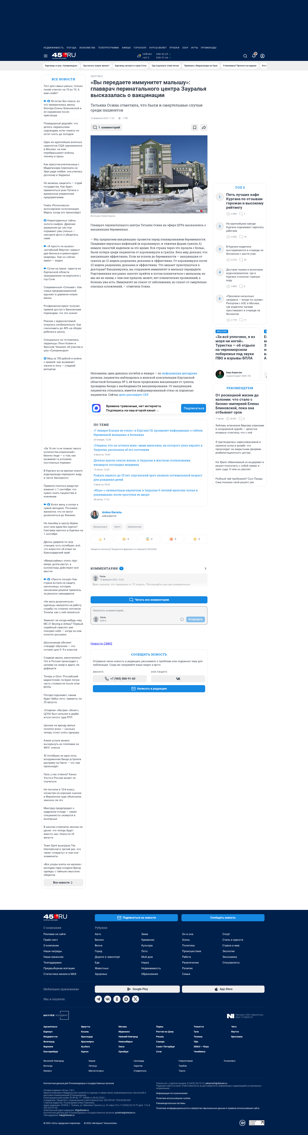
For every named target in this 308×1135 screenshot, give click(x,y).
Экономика (229, 957)
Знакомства (87, 47)
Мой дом (147, 957)
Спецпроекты (231, 962)
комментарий (109, 127)
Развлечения (190, 962)
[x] (135, 999)
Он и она (187, 934)
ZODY (185, 47)
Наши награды (52, 951)
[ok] (116, 999)
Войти (103, 620)
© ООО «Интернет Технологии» (100, 1123)
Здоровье (101, 974)
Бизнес (99, 939)
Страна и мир (230, 945)
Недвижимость (53, 47)
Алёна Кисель (112, 512)
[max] (126, 999)
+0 (193, 591)
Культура (147, 945)
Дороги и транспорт (107, 957)
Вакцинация (100, 526)
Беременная (134, 526)
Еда (97, 962)
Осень (186, 939)
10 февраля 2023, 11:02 (102, 118)
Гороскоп (140, 47)
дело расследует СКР (133, 394)
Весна (98, 945)
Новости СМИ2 (101, 643)
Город (98, 951)
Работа (186, 957)
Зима (144, 934)
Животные (102, 968)
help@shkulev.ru (67, 1115)
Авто (98, 934)
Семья (186, 974)
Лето (144, 951)
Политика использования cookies (173, 1098)
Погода (71, 47)
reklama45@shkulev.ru (216, 1083)
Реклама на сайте (54, 934)
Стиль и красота (232, 939)
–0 (203, 591)
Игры (194, 47)
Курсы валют (158, 47)
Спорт (226, 934)
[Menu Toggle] (45, 56)
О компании (51, 945)
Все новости (63, 79)
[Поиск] (245, 56)
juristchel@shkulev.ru (125, 1112)
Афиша (126, 47)
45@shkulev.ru (82, 1110)
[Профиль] (262, 56)
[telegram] (98, 999)
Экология (228, 951)
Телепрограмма (108, 47)
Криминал (147, 939)
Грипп (117, 526)
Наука (145, 962)
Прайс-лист (50, 939)
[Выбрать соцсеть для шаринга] (203, 127)
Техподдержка (52, 962)
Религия (187, 968)
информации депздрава (179, 373)
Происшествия (191, 951)
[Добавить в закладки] (194, 127)
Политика (188, 945)
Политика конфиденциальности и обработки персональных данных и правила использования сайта (207, 1108)
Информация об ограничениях (172, 1093)
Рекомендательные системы (170, 1103)
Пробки (174, 47)
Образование (149, 974)
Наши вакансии (53, 957)
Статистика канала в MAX (59, 974)
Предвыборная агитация (59, 968)
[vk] (107, 999)
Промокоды (208, 47)
